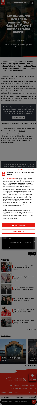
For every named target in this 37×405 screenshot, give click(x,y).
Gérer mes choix (18, 231)
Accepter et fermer (18, 225)
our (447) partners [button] (11, 178)
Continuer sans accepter (26, 170)
